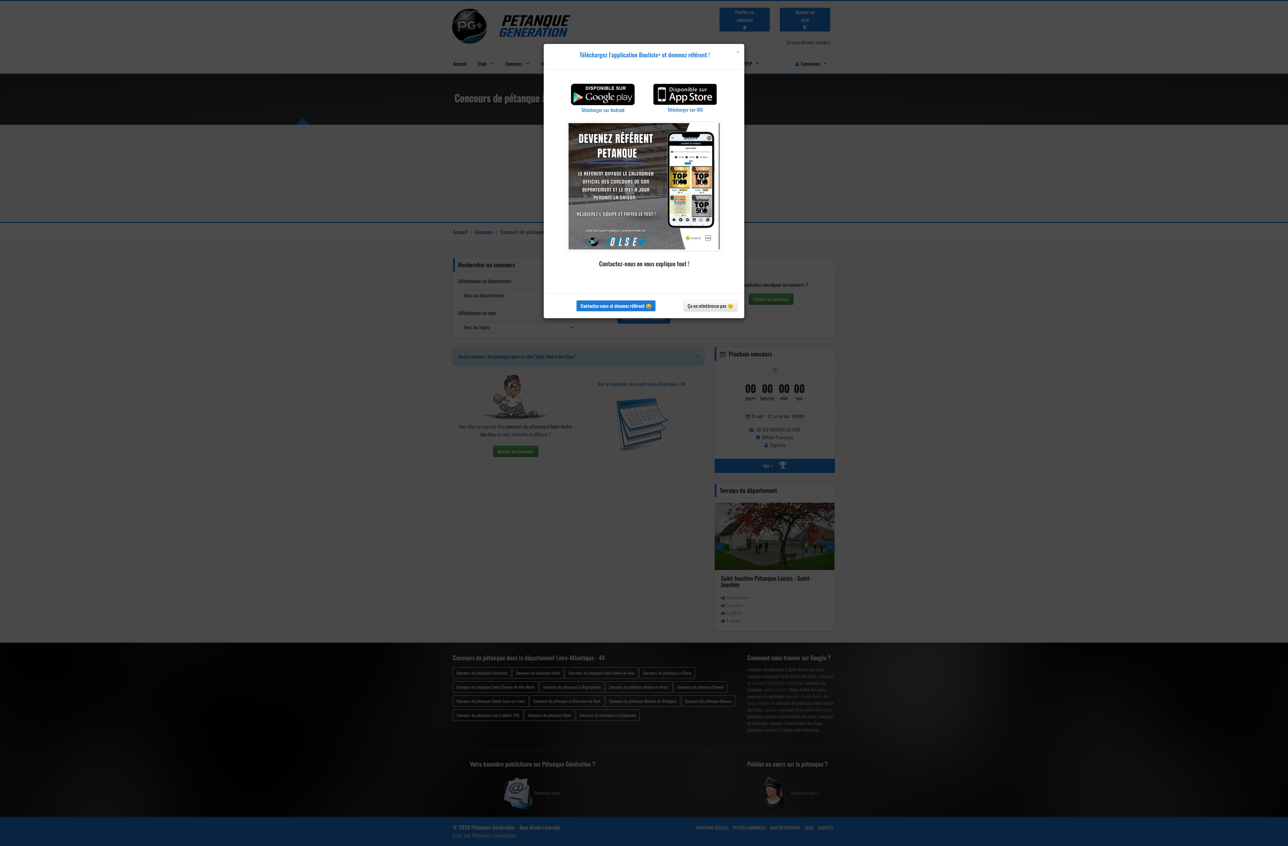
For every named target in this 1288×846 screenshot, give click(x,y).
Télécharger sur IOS (685, 109)
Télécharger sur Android (603, 109)
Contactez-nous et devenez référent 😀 (616, 305)
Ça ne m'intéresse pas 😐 (710, 305)
